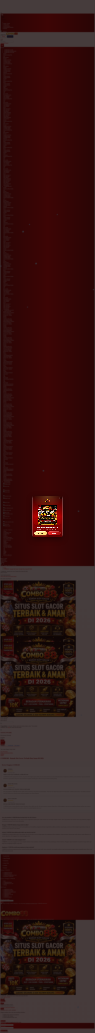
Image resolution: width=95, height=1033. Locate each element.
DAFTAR (40, 533)
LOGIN (54, 533)
